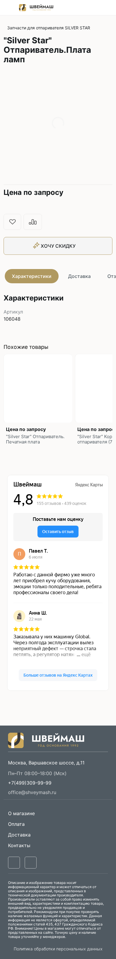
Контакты (19, 845)
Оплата (16, 824)
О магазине (21, 813)
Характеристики (31, 276)
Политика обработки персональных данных (58, 948)
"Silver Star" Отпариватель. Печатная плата (35, 439)
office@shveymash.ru (32, 792)
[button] (29, 783)
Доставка (79, 276)
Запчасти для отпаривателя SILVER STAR (48, 27)
